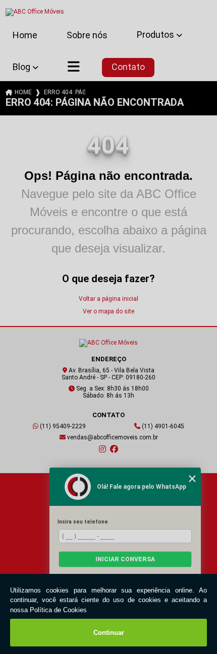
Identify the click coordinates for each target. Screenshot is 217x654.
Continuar (108, 632)
